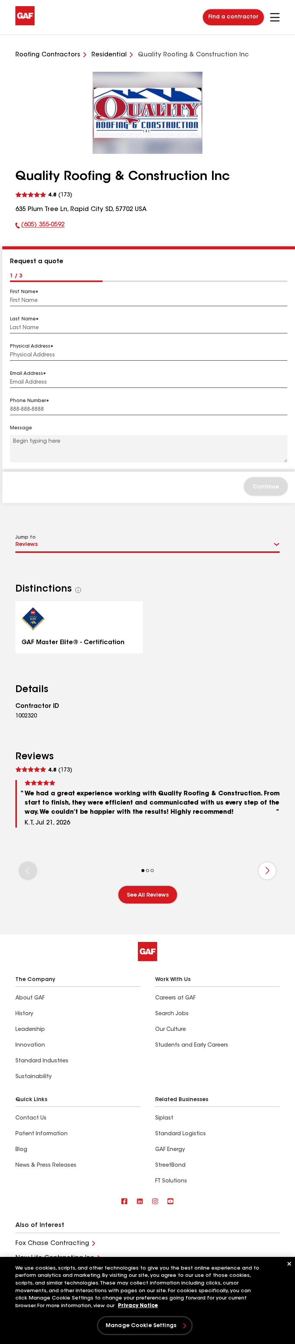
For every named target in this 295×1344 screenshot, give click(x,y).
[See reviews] (43, 195)
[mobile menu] (275, 17)
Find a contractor (233, 17)
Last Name (23, 319)
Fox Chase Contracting (52, 1243)
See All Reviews (148, 895)
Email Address (26, 373)
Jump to (25, 537)
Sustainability (33, 1077)
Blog (21, 1150)
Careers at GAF (175, 998)
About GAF (30, 998)
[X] (140, 1202)
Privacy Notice (138, 1305)
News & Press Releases (45, 1165)
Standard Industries (41, 1061)
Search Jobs (172, 1014)
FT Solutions (171, 1181)
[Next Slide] (267, 870)
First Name (22, 292)
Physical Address (30, 346)
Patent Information (41, 1134)
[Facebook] (124, 1202)
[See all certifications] (78, 590)
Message (21, 428)
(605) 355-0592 (40, 226)
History (24, 1014)
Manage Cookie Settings (141, 1326)
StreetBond (170, 1165)
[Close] (289, 1264)
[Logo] (25, 24)
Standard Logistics (180, 1134)
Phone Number (28, 401)
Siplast (164, 1118)
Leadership (30, 1029)
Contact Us (30, 1118)
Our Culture (170, 1029)
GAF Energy (170, 1150)
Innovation (30, 1045)
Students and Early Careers (191, 1045)
